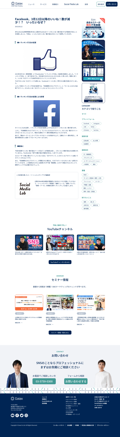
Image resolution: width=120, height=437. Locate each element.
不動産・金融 (87, 185)
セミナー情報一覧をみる (60, 332)
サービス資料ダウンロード (101, 401)
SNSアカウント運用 (71, 401)
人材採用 (86, 164)
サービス (43, 4)
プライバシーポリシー (103, 425)
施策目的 (85, 150)
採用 (86, 4)
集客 (94, 164)
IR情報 (77, 425)
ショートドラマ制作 (71, 399)
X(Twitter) (86, 130)
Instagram (96, 123)
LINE (85, 127)
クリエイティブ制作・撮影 (73, 404)
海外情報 (86, 208)
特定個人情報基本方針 (88, 425)
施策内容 (85, 136)
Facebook (86, 123)
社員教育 (86, 144)
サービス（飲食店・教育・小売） (93, 178)
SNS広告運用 (69, 412)
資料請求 (101, 4)
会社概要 (69, 425)
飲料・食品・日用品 (89, 191)
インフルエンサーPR (71, 410)
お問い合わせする (75, 381)
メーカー (97, 181)
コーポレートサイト (58, 425)
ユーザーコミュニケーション (92, 161)
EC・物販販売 (87, 154)
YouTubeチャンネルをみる (60, 262)
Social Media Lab (47, 401)
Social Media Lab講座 (100, 403)
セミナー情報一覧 (99, 399)
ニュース (31, 4)
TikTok (92, 127)
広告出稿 (86, 140)
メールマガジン (98, 405)
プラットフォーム (88, 119)
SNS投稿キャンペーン (72, 406)
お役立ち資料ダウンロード (101, 397)
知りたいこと (86, 197)
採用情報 (44, 403)
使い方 (92, 202)
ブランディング (88, 157)
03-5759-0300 (44, 381)
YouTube (96, 130)
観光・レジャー (88, 188)
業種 (83, 170)
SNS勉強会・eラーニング (73, 414)
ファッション (87, 181)
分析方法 (86, 205)
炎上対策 (95, 140)
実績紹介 (55, 4)
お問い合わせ (111, 4)
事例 (85, 202)
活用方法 (95, 205)
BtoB (85, 175)
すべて (84, 114)
